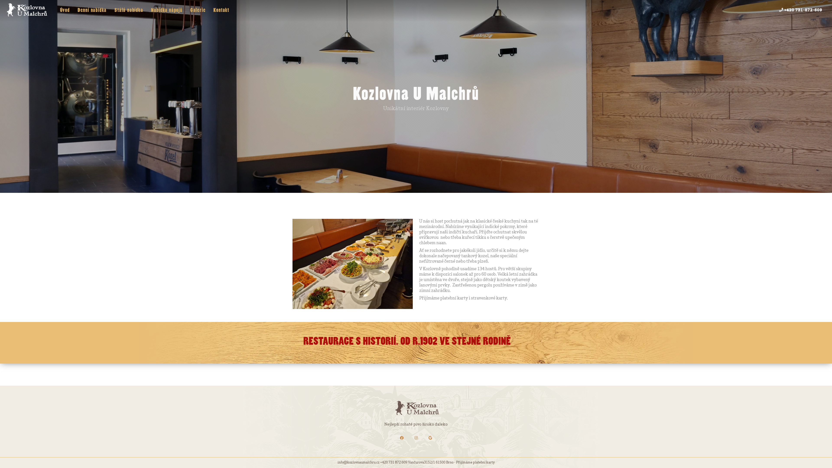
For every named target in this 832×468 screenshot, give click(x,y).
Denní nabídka (92, 10)
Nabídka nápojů (166, 10)
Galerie (198, 10)
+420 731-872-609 (802, 10)
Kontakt (221, 10)
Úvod (65, 10)
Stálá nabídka (128, 10)
